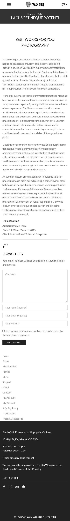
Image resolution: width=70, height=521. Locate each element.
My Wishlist (8, 402)
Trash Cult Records (12, 418)
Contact (6, 392)
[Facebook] (3, 247)
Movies (6, 371)
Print (40, 14)
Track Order (8, 413)
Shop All (6, 382)
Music (5, 376)
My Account (8, 397)
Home (30, 14)
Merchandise (9, 366)
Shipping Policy (10, 408)
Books (5, 361)
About (5, 387)
